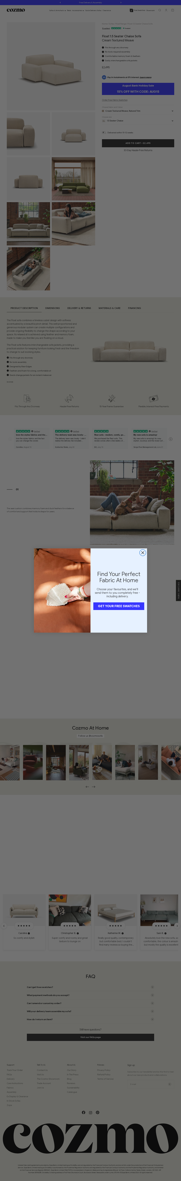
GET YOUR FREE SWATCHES (119, 606)
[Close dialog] (143, 553)
